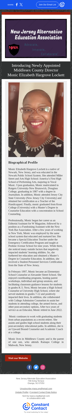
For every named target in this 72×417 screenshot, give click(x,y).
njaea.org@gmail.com (40, 396)
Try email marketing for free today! (36, 412)
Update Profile (21, 392)
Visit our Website (18, 358)
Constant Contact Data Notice (43, 392)
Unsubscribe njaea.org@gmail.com (36, 388)
